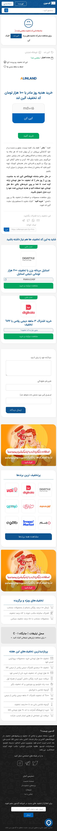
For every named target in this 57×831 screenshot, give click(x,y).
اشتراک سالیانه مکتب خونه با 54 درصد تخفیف (29, 613)
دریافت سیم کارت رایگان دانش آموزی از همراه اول (28, 678)
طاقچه (35, 746)
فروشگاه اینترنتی (31, 52)
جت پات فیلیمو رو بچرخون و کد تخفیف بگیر (30, 684)
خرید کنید (29, 136)
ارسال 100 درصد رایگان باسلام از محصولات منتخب (28, 607)
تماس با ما (29, 794)
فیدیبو (42, 746)
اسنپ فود (37, 742)
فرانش (22, 746)
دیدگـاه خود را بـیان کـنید (41, 357)
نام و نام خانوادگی (44, 381)
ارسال (28, 815)
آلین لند (16, 35)
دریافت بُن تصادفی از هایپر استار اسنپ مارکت (29, 715)
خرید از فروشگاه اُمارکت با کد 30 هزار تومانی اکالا (28, 710)
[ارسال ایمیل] (38, 221)
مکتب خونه (13, 746)
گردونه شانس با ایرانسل (39, 690)
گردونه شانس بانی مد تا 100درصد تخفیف (32, 704)
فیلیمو (5, 742)
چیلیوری (29, 742)
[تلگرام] (23, 221)
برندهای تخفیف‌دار (28, 785)
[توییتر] (28, 221)
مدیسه (11, 742)
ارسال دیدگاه (15, 410)
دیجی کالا (15, 739)
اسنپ (8, 739)
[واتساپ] (33, 221)
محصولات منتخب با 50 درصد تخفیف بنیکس (30, 618)
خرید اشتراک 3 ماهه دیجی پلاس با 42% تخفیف (28, 322)
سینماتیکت (50, 746)
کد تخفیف (26, 735)
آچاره (5, 746)
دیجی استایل (20, 742)
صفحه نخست (28, 781)
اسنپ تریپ (46, 742)
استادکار (51, 749)
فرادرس (29, 746)
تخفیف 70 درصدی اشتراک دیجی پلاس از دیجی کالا (27, 667)
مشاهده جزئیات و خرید (28, 285)
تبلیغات (28, 789)
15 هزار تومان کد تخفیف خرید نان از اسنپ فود (29, 673)
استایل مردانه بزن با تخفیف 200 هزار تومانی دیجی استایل (28, 272)
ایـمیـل (35, 394)
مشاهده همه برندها (28, 537)
